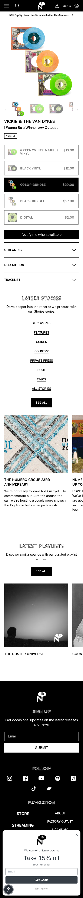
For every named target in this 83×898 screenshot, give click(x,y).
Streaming (23, 825)
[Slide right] (77, 110)
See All (41, 402)
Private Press (41, 361)
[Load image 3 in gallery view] (56, 108)
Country (41, 351)
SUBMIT (41, 748)
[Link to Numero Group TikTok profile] (33, 789)
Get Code (41, 879)
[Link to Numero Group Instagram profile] (9, 778)
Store (23, 813)
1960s (41, 379)
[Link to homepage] (41, 6)
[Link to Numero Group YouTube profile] (41, 778)
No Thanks (41, 888)
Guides (41, 342)
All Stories (41, 389)
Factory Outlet (60, 821)
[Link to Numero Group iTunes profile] (73, 778)
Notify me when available (42, 234)
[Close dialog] (76, 834)
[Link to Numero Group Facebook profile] (25, 778)
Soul (41, 370)
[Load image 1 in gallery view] (17, 108)
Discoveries (42, 323)
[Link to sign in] (57, 6)
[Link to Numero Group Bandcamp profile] (49, 789)
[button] (76, 7)
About (60, 813)
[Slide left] (5, 110)
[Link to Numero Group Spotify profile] (57, 778)
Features (41, 332)
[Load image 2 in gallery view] (37, 108)
